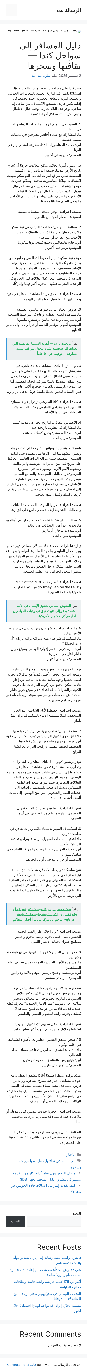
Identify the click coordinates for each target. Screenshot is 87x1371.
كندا (20, 1161)
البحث (76, 1213)
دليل (41, 1161)
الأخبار (71, 1155)
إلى (73, 1161)
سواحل (30, 1161)
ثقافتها (50, 1161)
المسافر (63, 1161)
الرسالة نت (69, 10)
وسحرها (75, 1167)
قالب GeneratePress (21, 1365)
